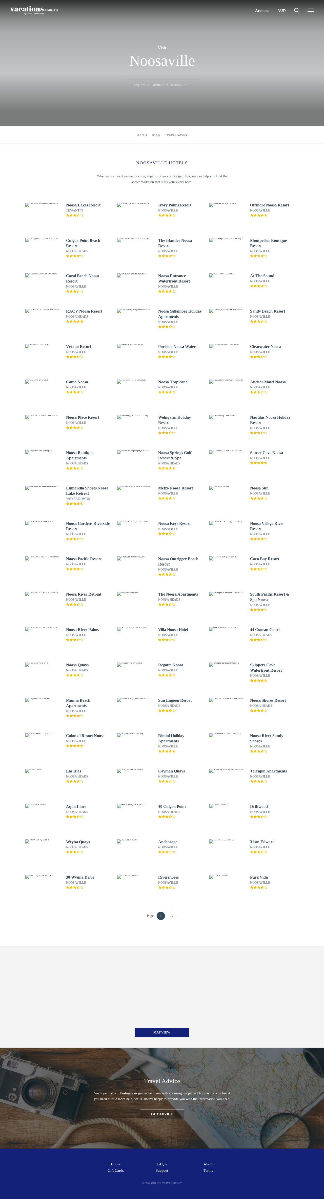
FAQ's (162, 1164)
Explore (139, 85)
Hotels (141, 135)
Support (162, 1170)
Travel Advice (176, 135)
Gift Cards (116, 1170)
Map (156, 135)
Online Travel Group (166, 1183)
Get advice (162, 1114)
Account (262, 11)
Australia (158, 85)
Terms (208, 1170)
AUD (281, 11)
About (208, 1164)
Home (115, 1164)
